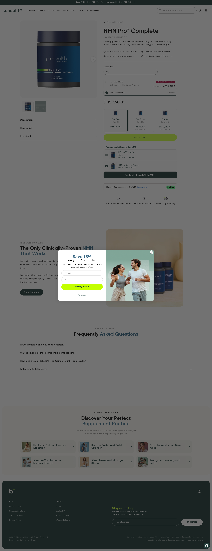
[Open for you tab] (207, 546)
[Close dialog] (151, 252)
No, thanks (82, 295)
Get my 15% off (82, 287)
